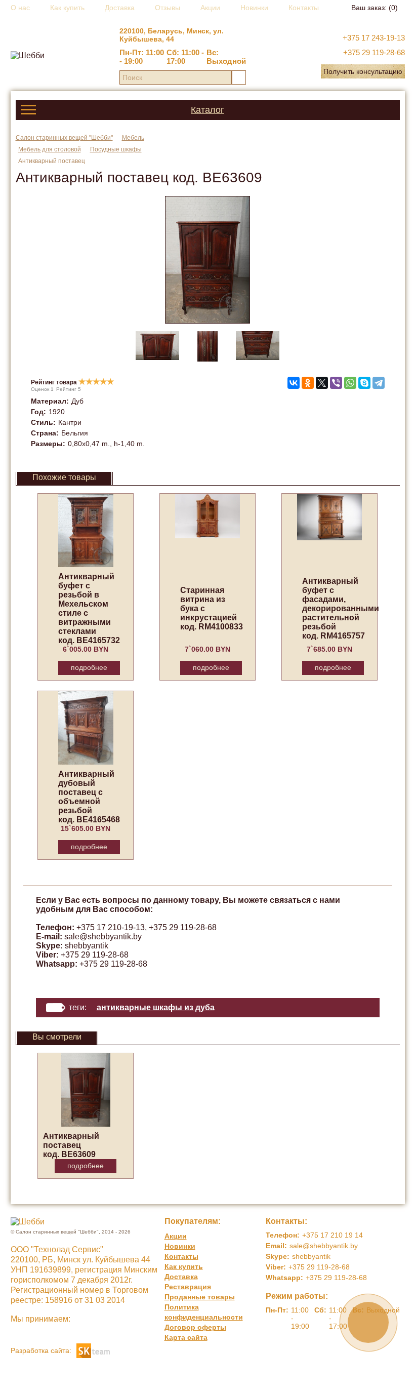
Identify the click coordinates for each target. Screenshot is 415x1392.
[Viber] (336, 383)
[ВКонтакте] (293, 383)
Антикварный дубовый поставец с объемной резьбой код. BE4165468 (89, 797)
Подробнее (89, 667)
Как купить (67, 8)
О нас (20, 8)
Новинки (254, 8)
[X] (322, 383)
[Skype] (364, 383)
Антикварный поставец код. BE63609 (71, 1145)
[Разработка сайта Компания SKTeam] (93, 1349)
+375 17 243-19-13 (374, 37)
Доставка (120, 8)
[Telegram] (378, 383)
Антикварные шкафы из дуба (156, 1007)
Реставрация (187, 1287)
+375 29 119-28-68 (374, 52)
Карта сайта (186, 1337)
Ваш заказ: (374, 8)
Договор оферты (195, 1327)
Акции (210, 8)
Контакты (303, 8)
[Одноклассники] (308, 383)
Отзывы (167, 8)
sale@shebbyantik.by (103, 936)
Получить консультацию (362, 71)
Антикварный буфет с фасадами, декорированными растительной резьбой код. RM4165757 (340, 608)
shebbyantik (86, 945)
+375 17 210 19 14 (332, 1235)
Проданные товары (199, 1297)
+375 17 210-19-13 (110, 927)
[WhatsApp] (350, 383)
